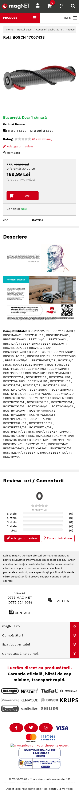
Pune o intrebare (59, 538)
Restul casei (24, 29)
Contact (23, 613)
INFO (67, 18)
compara (13, 152)
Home (9, 29)
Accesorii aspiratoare (49, 29)
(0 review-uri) (41, 139)
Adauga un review (19, 146)
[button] (74, 626)
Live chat (62, 601)
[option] (39, 78)
